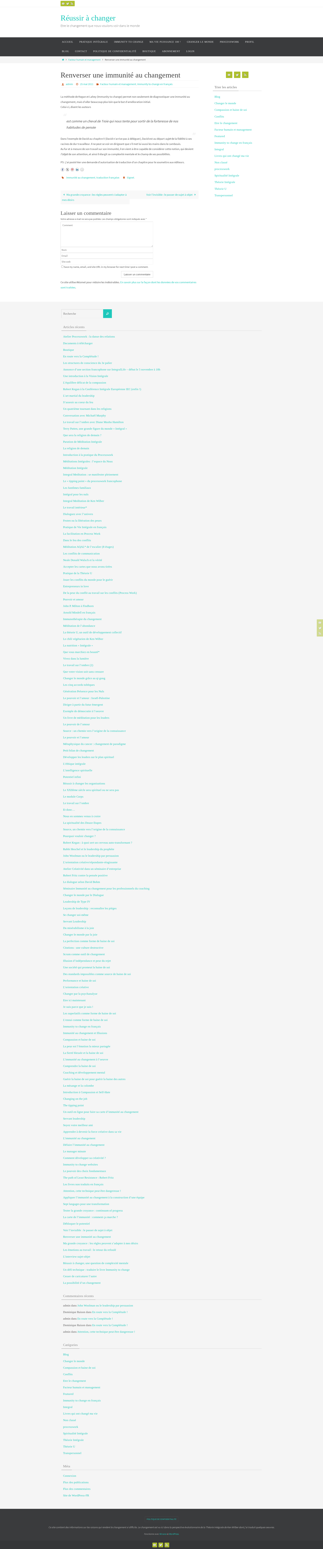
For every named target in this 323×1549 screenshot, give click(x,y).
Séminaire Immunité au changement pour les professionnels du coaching (106, 888)
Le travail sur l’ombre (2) (78, 665)
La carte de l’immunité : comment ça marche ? (90, 1217)
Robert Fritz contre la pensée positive (85, 875)
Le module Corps (73, 796)
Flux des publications (76, 1482)
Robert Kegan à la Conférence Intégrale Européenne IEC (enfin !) (102, 389)
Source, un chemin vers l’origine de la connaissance (94, 829)
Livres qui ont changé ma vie (231, 155)
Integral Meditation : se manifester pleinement (90, 474)
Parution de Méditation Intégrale (82, 441)
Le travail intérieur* (75, 507)
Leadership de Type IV (76, 901)
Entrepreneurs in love (76, 586)
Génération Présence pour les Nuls (83, 691)
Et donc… (69, 809)
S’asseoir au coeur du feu (78, 402)
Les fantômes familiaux (77, 487)
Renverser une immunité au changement (87, 1236)
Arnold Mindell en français (79, 612)
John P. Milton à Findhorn (78, 606)
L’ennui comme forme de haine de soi (85, 1020)
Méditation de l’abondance (79, 625)
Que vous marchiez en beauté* (81, 652)
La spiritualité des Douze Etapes (82, 822)
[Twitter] (67, 3)
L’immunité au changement (79, 1138)
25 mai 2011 (86, 84)
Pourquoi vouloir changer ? (79, 836)
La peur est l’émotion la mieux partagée (86, 1046)
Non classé (220, 162)
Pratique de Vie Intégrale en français (84, 527)
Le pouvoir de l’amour (76, 724)
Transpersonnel (223, 195)
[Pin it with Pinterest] (72, 170)
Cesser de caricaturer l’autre (80, 1276)
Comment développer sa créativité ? (84, 1158)
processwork (222, 169)
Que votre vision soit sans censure (83, 671)
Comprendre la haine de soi (79, 1066)
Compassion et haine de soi (230, 109)
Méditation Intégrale (75, 468)
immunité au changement (80, 177)
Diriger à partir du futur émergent (83, 704)
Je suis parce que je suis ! (78, 1006)
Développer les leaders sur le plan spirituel (88, 757)
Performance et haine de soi (79, 980)
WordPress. (174, 1534)
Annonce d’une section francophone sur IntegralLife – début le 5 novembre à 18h (111, 369)
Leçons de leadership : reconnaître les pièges (90, 908)
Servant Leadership (74, 921)
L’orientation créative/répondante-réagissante (90, 862)
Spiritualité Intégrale (226, 175)
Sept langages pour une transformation (86, 1204)
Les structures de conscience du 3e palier (87, 363)
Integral (219, 149)
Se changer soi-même (75, 915)
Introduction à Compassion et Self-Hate (86, 1092)
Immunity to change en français (155, 84)
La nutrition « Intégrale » (78, 645)
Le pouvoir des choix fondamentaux (84, 1171)
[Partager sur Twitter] (67, 170)
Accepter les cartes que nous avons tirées (87, 566)
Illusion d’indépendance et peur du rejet (87, 960)
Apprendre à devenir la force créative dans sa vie (92, 1131)
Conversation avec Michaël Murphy (84, 415)
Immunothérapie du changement (82, 619)
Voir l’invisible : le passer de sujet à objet (169, 194)
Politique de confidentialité (161, 1519)
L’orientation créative (76, 987)
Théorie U (220, 188)
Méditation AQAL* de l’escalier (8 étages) (88, 546)
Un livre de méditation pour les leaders (86, 717)
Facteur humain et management (84, 59)
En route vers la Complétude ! (81, 356)
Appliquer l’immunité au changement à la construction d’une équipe (104, 1197)
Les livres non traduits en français (83, 1184)
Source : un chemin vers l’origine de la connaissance (94, 730)
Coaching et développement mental (84, 1072)
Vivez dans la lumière (76, 658)
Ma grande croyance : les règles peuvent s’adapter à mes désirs (94, 197)
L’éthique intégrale (74, 763)
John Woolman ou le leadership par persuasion (91, 855)
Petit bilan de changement (78, 750)
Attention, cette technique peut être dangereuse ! (92, 1191)
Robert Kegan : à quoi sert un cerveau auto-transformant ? (97, 842)
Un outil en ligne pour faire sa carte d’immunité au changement (100, 1112)
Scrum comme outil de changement (84, 954)
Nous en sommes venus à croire (82, 816)
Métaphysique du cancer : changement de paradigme (94, 744)
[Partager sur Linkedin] (77, 170)
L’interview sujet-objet (76, 1256)
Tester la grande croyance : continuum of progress (93, 1210)
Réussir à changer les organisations (84, 783)
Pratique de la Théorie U (77, 573)
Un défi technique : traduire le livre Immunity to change (96, 1269)
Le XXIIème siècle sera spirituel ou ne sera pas (91, 790)
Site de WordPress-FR (76, 1495)
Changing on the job (75, 1098)
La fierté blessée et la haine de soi (83, 1053)
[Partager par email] (82, 170)
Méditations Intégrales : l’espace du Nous (88, 461)
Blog (217, 96)
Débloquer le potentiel (76, 1223)
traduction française (107, 177)
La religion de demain (76, 448)
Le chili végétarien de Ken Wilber (83, 639)
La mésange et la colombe (78, 1085)
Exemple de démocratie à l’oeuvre (83, 711)
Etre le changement (225, 123)
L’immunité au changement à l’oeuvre (85, 1059)
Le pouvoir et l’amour (76, 737)
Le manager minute (74, 1151)
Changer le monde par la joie (80, 934)
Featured (219, 136)
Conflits (219, 116)
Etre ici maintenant (74, 1000)
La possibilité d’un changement (82, 1282)
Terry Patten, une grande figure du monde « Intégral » (95, 428)
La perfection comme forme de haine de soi (89, 941)
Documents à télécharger (78, 343)
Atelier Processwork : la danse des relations (89, 336)
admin (69, 84)
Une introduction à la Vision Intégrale (85, 376)
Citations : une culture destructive (83, 947)
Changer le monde (225, 103)
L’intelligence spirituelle (77, 770)
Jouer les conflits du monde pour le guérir (88, 579)
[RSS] (72, 3)
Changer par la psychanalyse (80, 993)
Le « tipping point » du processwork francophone (92, 481)
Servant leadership (74, 1118)
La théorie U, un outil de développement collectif (92, 632)
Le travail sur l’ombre (76, 803)
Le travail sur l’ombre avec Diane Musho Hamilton (93, 422)
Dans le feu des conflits (77, 540)
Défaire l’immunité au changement (83, 1144)
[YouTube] (63, 3)
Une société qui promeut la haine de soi (86, 967)
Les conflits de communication (81, 553)
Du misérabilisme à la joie (78, 928)
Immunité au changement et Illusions (85, 1033)
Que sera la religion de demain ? (82, 435)
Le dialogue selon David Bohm (81, 882)
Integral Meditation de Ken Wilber (83, 501)
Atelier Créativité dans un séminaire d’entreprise (92, 868)
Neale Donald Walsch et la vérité (82, 560)
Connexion (69, 1475)
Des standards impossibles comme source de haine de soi (97, 974)
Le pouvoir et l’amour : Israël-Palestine (86, 698)
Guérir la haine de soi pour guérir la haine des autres (94, 1079)
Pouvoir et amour (73, 599)
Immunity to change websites (80, 1164)
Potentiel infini (72, 777)
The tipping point (73, 1105)
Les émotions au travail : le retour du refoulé (89, 1250)
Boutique (68, 349)
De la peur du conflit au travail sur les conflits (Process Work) (100, 592)
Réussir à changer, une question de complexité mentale (95, 1263)
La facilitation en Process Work (81, 533)
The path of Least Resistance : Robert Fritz (88, 1177)
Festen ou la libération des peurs (82, 520)
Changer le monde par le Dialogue (83, 895)
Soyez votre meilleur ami (78, 1125)
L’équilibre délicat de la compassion (84, 382)
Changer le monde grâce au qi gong (84, 678)
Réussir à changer (88, 18)
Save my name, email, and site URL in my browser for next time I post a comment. (106, 266)
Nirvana (163, 1534)
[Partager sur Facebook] (63, 170)
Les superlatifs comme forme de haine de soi (89, 1013)
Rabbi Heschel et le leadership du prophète (88, 849)
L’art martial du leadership (79, 395)
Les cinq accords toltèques (79, 684)
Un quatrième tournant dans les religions (87, 408)
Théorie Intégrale (224, 182)
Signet (130, 177)
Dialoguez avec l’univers (78, 514)
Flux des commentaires (77, 1489)
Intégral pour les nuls (75, 494)
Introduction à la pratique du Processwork (88, 454)
